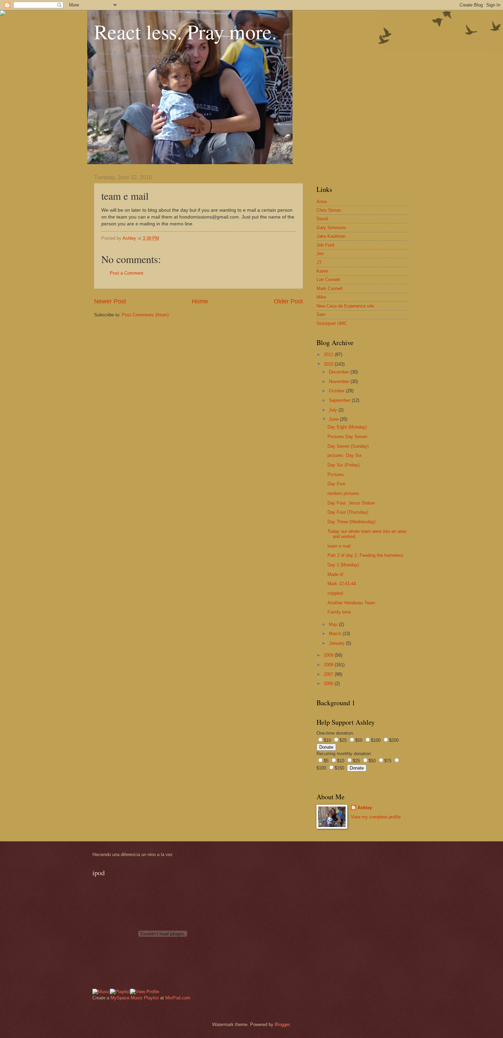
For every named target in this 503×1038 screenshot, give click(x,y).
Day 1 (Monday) (343, 564)
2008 (329, 664)
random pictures (343, 493)
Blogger (282, 1024)
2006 (329, 683)
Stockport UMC (332, 323)
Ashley (365, 807)
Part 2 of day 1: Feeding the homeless (365, 555)
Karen (322, 271)
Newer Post (110, 301)
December (339, 372)
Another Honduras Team (351, 602)
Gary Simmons (331, 227)
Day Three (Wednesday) (351, 521)
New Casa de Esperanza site (345, 305)
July (333, 409)
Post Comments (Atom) (145, 314)
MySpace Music (127, 997)
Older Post (288, 301)
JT (319, 262)
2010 (329, 364)
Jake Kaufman (331, 236)
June (334, 419)
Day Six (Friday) (343, 465)
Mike (321, 297)
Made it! (335, 574)
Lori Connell (328, 279)
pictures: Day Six (344, 455)
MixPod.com (177, 997)
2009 (329, 655)
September (340, 400)
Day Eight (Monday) (347, 427)
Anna (322, 201)
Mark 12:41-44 (341, 583)
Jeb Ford (325, 245)
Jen (320, 253)
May (334, 624)
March (336, 633)
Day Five (336, 483)
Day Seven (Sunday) (348, 446)
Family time (339, 612)
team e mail (339, 546)
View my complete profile (376, 816)
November (339, 381)
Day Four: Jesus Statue (351, 502)
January (337, 643)
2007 (329, 674)
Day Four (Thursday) (347, 512)
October (337, 390)
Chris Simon (329, 210)
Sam (321, 314)
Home (200, 301)
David (322, 218)
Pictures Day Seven (347, 436)
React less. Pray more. (185, 31)
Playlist (151, 997)
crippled (335, 593)
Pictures (335, 474)
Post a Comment (126, 273)
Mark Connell (330, 288)
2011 (329, 354)
